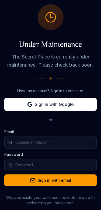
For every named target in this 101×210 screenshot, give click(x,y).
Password (13, 154)
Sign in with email (54, 180)
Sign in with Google (54, 104)
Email (9, 131)
